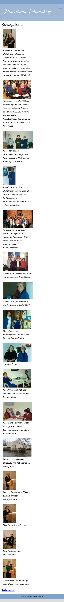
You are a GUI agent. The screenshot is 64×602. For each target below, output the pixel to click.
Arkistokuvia (8, 590)
